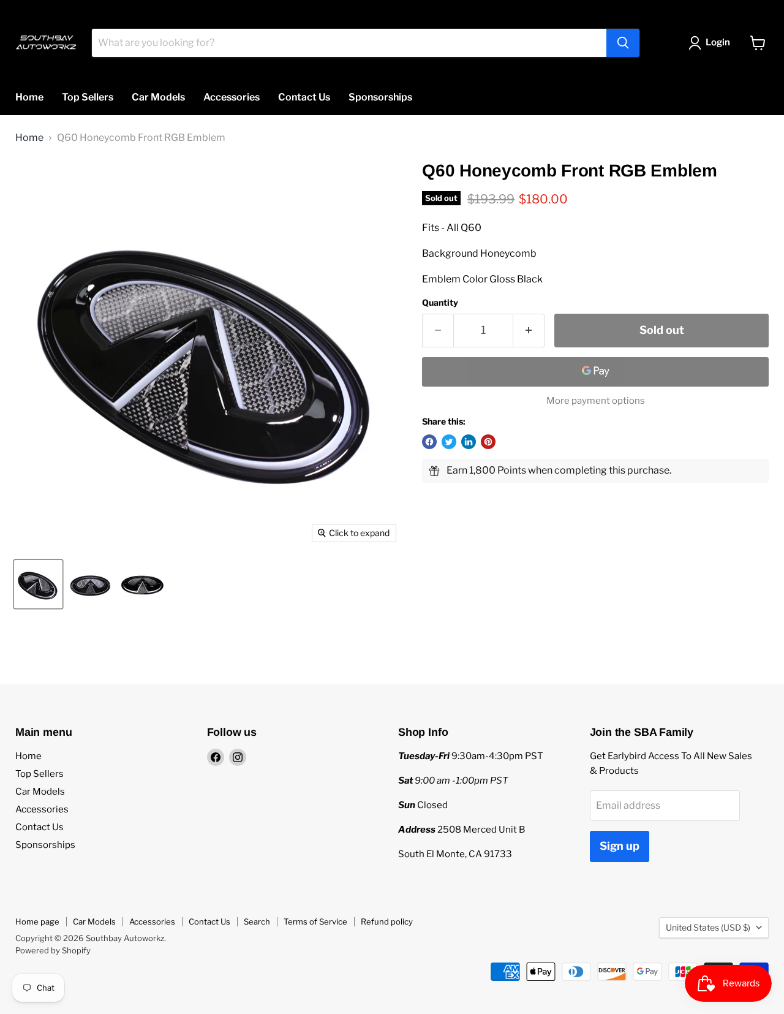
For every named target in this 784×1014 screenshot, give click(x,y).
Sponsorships (380, 97)
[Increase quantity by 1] (529, 330)
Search (257, 921)
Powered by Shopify (53, 950)
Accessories (231, 97)
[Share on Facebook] (429, 441)
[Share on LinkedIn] (468, 441)
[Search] (622, 43)
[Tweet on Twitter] (449, 441)
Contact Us (304, 97)
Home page (37, 921)
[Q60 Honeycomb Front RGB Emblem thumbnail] (38, 584)
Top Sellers (87, 97)
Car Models (158, 97)
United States (708, 927)
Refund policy (387, 921)
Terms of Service (315, 921)
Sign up (619, 845)
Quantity (440, 303)
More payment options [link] (595, 401)
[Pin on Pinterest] (488, 441)
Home (29, 97)
